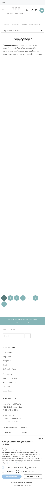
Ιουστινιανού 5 (8, 416)
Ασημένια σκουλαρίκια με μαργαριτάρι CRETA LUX (11, 163)
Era (11, 159)
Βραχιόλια (7, 361)
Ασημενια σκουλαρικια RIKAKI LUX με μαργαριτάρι (11, 242)
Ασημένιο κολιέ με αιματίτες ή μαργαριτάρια (12, 84)
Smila (11, 119)
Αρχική (6, 24)
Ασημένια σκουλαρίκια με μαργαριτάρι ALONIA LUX (11, 202)
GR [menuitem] (4, 2)
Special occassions (10, 378)
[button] (22, 482)
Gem (11, 81)
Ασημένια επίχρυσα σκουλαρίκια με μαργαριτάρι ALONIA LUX (33, 203)
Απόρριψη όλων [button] (33, 476)
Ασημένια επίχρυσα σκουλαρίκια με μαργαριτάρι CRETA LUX (33, 164)
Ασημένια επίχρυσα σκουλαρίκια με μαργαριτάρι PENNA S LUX (33, 124)
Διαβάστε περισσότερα (12, 463)
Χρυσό (11, 131)
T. (3, 410)
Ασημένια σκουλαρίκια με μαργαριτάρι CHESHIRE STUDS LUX (33, 85)
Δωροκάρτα (7, 391)
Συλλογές (6, 386)
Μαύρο (9, 91)
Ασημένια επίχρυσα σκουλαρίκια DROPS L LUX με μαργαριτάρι (33, 280)
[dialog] (22, 462)
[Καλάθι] (41, 10)
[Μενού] (22, 18)
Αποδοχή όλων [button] (11, 476)
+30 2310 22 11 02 (10, 422)
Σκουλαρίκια (8, 352)
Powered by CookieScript (22, 485)
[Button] (27, 10)
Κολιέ (5, 365)
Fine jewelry (7, 374)
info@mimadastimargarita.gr (15, 427)
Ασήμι (14, 91)
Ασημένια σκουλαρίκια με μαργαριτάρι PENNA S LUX (11, 123)
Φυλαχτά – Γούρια (10, 369)
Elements (11, 238)
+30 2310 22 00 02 (11, 410)
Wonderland (33, 81)
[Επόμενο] (4, 304)
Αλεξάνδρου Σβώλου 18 (12, 404)
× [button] (42, 439)
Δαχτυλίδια (7, 356)
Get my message (9, 382)
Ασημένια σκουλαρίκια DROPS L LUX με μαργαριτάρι (11, 280)
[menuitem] (1, 2)
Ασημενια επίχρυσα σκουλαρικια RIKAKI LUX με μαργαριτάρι (33, 242)
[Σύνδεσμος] (16, 10)
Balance (11, 276)
